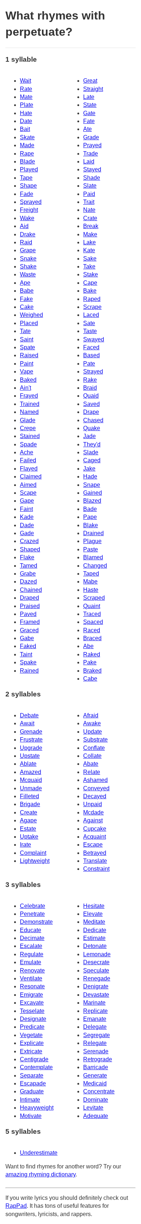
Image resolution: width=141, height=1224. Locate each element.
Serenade (95, 1051)
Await (27, 723)
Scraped (94, 598)
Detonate (95, 946)
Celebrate (32, 906)
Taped (91, 574)
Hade (90, 476)
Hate (26, 113)
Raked (91, 654)
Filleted (29, 796)
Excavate (32, 1003)
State (90, 105)
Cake (27, 307)
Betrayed (94, 853)
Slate (90, 186)
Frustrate (31, 739)
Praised (30, 606)
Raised (29, 355)
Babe (27, 291)
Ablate (28, 764)
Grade (91, 137)
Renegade (96, 978)
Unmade (31, 788)
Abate (90, 764)
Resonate (32, 986)
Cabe (90, 679)
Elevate (93, 914)
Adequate (95, 1116)
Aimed (28, 485)
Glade (27, 420)
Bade (90, 509)
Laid (88, 161)
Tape (26, 178)
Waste (28, 274)
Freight (29, 210)
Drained (93, 533)
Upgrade (31, 748)
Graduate (32, 1091)
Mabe (90, 581)
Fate (89, 121)
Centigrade (34, 1059)
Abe (88, 646)
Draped (29, 598)
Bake (90, 291)
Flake (27, 557)
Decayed (94, 796)
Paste (90, 549)
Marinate (94, 1003)
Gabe (27, 638)
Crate (90, 218)
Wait (25, 81)
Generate (95, 1075)
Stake (90, 274)
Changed (95, 566)
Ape (25, 283)
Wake (27, 218)
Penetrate (32, 914)
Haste (90, 590)
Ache (26, 452)
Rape (27, 153)
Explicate (32, 1043)
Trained (29, 404)
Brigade (30, 804)
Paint (26, 363)
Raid (26, 242)
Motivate (31, 1116)
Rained (29, 671)
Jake (89, 468)
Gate (89, 113)
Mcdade (93, 812)
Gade (27, 533)
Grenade (31, 732)
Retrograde (97, 1059)
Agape (28, 820)
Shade (91, 178)
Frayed (29, 396)
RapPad (16, 1206)
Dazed (28, 581)
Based (91, 355)
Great (90, 81)
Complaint (33, 853)
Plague (92, 541)
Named (29, 412)
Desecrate (96, 962)
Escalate (31, 946)
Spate (27, 347)
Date (26, 121)
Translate (95, 861)
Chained (31, 590)
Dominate (95, 1100)
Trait (88, 202)
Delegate (95, 1027)
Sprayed (31, 202)
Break (90, 226)
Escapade (33, 1083)
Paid (89, 194)
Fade (26, 194)
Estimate (94, 938)
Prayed (92, 145)
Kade (27, 517)
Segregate (96, 1035)
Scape (28, 493)
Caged (92, 460)
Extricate (31, 1051)
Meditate (94, 922)
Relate (91, 772)
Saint (26, 339)
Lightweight (35, 861)
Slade (90, 452)
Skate (27, 137)
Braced (92, 638)
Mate (26, 97)
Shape (28, 186)
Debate (29, 715)
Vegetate (31, 1035)
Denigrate (95, 986)
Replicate (95, 1011)
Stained (30, 436)
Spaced (93, 622)
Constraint (96, 869)
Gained (92, 493)
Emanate (94, 1019)
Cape (90, 283)
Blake (90, 525)
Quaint (91, 606)
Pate (89, 363)
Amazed (30, 772)
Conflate (94, 748)
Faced (91, 347)
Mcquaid (31, 780)
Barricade (95, 1067)
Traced (92, 614)
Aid (24, 226)
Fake (26, 299)
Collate (92, 756)
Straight (93, 89)
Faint (26, 509)
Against (93, 820)
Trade (90, 153)
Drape (91, 412)
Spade (28, 444)
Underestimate (38, 1153)
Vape (26, 371)
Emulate (30, 962)
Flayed (29, 468)
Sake (90, 258)
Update (92, 732)
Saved (91, 404)
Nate (89, 210)
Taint (26, 654)
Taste (90, 331)
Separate (31, 1075)
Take (89, 266)
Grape (28, 250)
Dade (27, 525)
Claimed (31, 476)
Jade (89, 436)
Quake (91, 428)
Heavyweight (37, 1108)
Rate (26, 89)
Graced (29, 630)
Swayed (93, 339)
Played (29, 169)
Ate (87, 129)
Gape (27, 501)
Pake (90, 662)
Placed (29, 323)
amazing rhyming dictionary (40, 1174)
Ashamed (95, 780)
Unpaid (92, 804)
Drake (27, 234)
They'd (92, 444)
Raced (91, 630)
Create (28, 812)
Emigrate (31, 995)
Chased (93, 420)
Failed (28, 460)
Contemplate (36, 1067)
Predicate (32, 1027)
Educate (30, 930)
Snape (91, 485)
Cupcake (94, 829)
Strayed (93, 371)
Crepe (28, 428)
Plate (26, 105)
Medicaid (95, 1083)
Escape (93, 845)
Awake (92, 723)
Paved (28, 614)
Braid (90, 388)
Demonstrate (36, 922)
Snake (28, 258)
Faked (28, 646)
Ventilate (31, 978)
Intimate (30, 1100)
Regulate (31, 954)
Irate (25, 845)
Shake (28, 266)
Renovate (32, 970)
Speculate (96, 970)
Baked (28, 380)
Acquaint (94, 837)
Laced (91, 315)
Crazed (29, 541)
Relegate (95, 1043)
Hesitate (93, 906)
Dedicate (94, 930)
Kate (89, 250)
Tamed (28, 566)
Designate (33, 1019)
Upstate (30, 756)
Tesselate (32, 1011)
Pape (90, 517)
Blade (27, 161)
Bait (25, 129)
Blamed (93, 557)
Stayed (92, 169)
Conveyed (96, 788)
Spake (28, 662)
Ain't (25, 388)
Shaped (30, 549)
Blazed (92, 501)
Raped (92, 299)
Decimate (32, 938)
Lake (89, 242)
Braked (92, 671)
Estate (28, 829)
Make (90, 234)
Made (27, 145)
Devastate (96, 995)
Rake (90, 380)
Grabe (28, 574)
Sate (89, 323)
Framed (30, 622)
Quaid (91, 396)
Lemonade (97, 954)
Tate (25, 331)
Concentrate (99, 1091)
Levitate (93, 1108)
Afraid (90, 715)
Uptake (29, 837)
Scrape (92, 307)
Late (88, 97)
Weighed (31, 315)
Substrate (95, 739)
